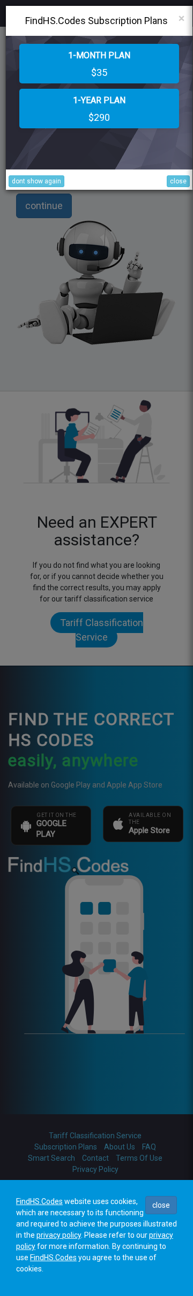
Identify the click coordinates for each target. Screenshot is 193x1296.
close (178, 181)
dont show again (36, 181)
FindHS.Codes (39, 1201)
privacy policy (58, 1235)
